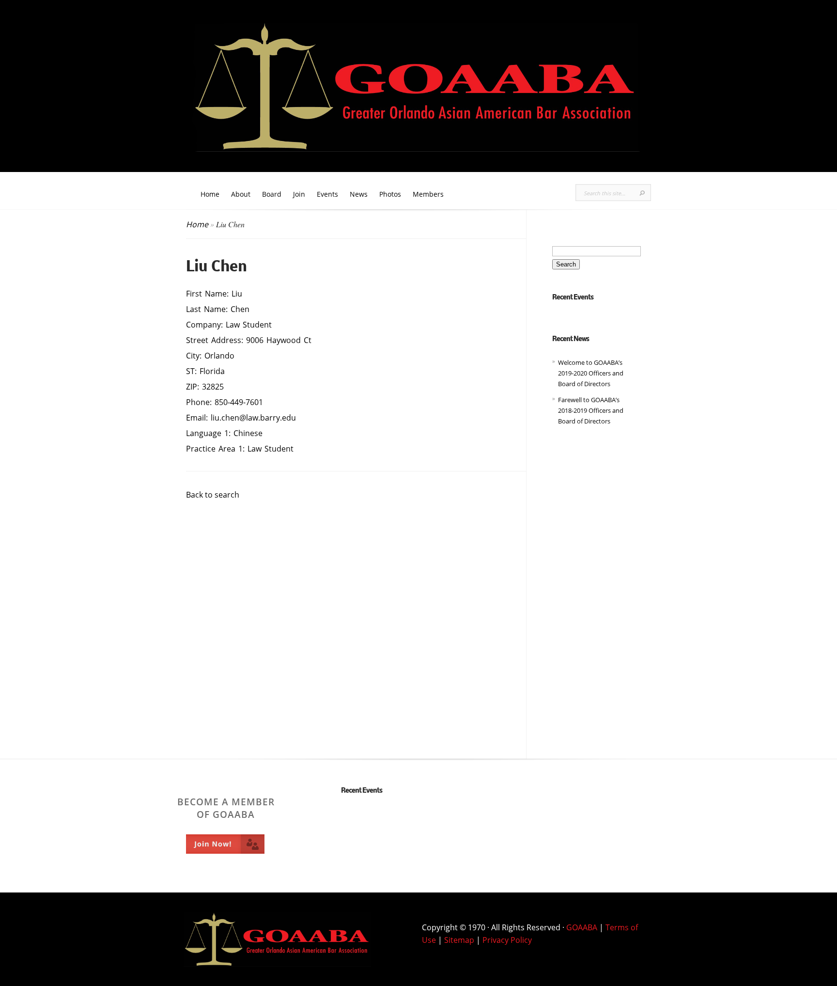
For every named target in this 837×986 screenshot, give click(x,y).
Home (210, 194)
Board (271, 194)
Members (428, 194)
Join (299, 194)
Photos (390, 194)
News (359, 194)
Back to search (212, 494)
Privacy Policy (507, 940)
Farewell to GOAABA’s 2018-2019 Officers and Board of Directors (590, 410)
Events (327, 194)
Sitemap (459, 940)
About (240, 194)
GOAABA (581, 927)
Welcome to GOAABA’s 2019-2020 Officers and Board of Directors (590, 373)
